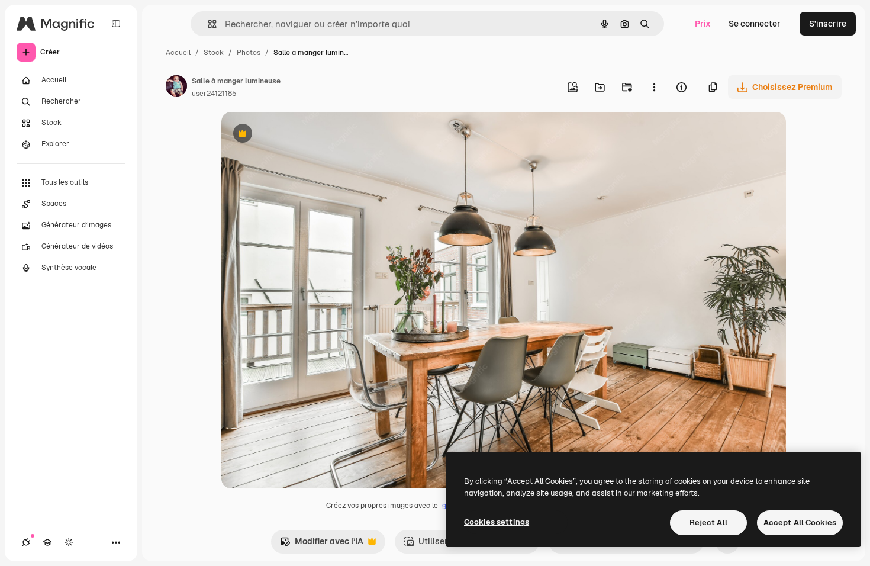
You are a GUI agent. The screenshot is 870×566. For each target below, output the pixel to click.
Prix (703, 23)
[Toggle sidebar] (116, 23)
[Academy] (47, 542)
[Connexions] (26, 542)
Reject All (708, 522)
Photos (248, 52)
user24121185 (214, 93)
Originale (299, 134)
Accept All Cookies (799, 522)
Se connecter (755, 23)
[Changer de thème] (68, 542)
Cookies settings (496, 522)
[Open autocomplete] (207, 24)
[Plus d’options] (654, 87)
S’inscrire (827, 23)
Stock (214, 52)
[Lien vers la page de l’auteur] (176, 87)
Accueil (178, 52)
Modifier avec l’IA (321, 544)
